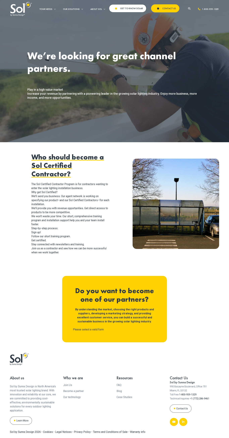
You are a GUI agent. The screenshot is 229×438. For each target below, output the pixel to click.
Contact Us (182, 408)
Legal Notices (63, 431)
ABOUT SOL (96, 9)
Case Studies (124, 397)
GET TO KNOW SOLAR (131, 8)
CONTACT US (169, 8)
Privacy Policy (82, 431)
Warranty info (137, 431)
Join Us (67, 385)
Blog (119, 391)
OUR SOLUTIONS (71, 9)
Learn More (22, 420)
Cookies (48, 431)
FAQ (119, 385)
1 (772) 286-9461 (200, 398)
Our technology (72, 397)
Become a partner (73, 391)
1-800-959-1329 (210, 9)
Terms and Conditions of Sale (110, 431)
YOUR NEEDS (46, 9)
